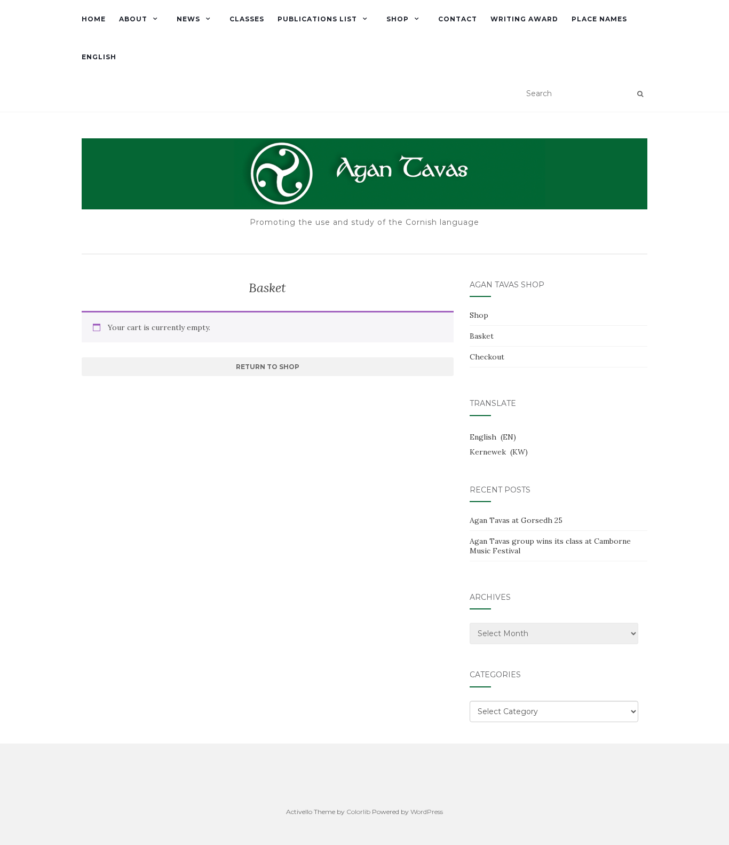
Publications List (317, 19)
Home (94, 19)
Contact (457, 19)
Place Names (599, 19)
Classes (246, 19)
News (188, 19)
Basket (482, 336)
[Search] (640, 94)
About (133, 19)
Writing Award (524, 19)
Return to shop (267, 367)
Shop (397, 19)
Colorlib (358, 812)
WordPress (426, 812)
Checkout (487, 357)
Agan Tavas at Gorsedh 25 (516, 520)
